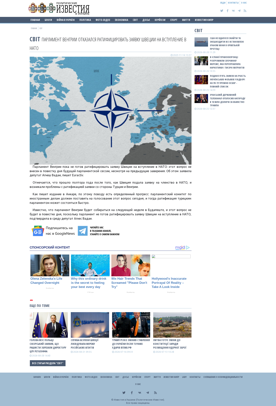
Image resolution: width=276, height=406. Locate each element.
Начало (37, 377)
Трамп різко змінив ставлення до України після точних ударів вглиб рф (131, 343)
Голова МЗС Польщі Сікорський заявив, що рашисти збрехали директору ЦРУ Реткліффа (48, 345)
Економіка (121, 20)
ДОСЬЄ (146, 20)
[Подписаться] (53, 231)
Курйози (160, 20)
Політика (85, 20)
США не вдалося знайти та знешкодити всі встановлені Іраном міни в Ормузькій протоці (227, 43)
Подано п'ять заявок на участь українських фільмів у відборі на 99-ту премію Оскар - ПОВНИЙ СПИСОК (228, 81)
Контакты (233, 2)
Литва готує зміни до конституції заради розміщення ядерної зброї (169, 343)
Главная (35, 20)
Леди (222, 2)
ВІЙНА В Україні (66, 20)
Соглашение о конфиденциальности (223, 377)
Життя (186, 20)
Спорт (173, 20)
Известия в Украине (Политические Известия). (139, 399)
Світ (135, 20)
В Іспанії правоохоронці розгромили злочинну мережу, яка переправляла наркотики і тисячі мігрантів (227, 62)
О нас (244, 2)
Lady (184, 377)
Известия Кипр (204, 20)
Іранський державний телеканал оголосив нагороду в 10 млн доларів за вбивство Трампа (227, 100)
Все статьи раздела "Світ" (47, 363)
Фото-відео (103, 20)
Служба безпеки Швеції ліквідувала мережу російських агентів (85, 343)
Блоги (48, 20)
